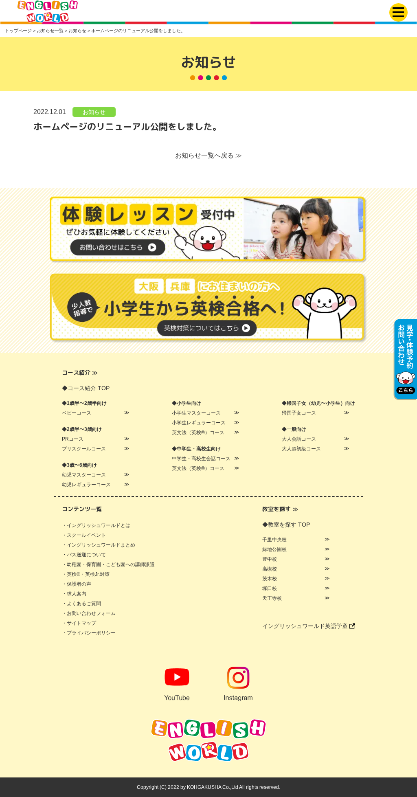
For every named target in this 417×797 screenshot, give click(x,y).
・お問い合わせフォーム (89, 613)
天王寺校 (272, 598)
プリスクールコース (84, 449)
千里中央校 (274, 539)
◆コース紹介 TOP (86, 388)
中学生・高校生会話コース (201, 458)
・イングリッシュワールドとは (96, 525)
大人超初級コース (301, 449)
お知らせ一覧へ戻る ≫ (208, 155)
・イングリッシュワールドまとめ (98, 545)
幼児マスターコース (84, 475)
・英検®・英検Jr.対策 (86, 574)
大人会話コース (299, 439)
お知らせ (94, 112)
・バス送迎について (84, 555)
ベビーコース (76, 413)
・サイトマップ (79, 623)
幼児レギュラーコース (86, 484)
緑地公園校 (274, 549)
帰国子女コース (299, 413)
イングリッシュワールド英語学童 (305, 626)
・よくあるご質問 (81, 603)
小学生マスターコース (196, 413)
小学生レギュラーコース (199, 423)
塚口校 (269, 588)
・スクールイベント (84, 535)
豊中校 (269, 559)
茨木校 (269, 579)
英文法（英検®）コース (198, 432)
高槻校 (269, 569)
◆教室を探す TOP (286, 524)
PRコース (72, 439)
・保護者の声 (76, 584)
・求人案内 (74, 594)
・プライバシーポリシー (89, 633)
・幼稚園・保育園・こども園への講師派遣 (108, 564)
